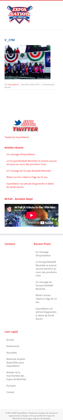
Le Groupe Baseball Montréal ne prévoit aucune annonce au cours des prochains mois (46, 268)
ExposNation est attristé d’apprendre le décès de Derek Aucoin (46, 313)
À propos (11, 385)
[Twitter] (10, 252)
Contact (10, 392)
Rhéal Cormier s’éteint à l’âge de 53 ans (27, 177)
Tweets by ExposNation (17, 137)
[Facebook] (5, 252)
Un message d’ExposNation (20, 154)
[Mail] (18, 252)
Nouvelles (11, 352)
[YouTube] (14, 252)
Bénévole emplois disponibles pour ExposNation (15, 362)
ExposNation (13, 84)
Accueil (10, 339)
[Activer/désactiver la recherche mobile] (51, 5)
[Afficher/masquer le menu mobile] (57, 5)
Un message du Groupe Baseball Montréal (28, 170)
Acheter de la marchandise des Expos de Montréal (16, 376)
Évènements (12, 346)
